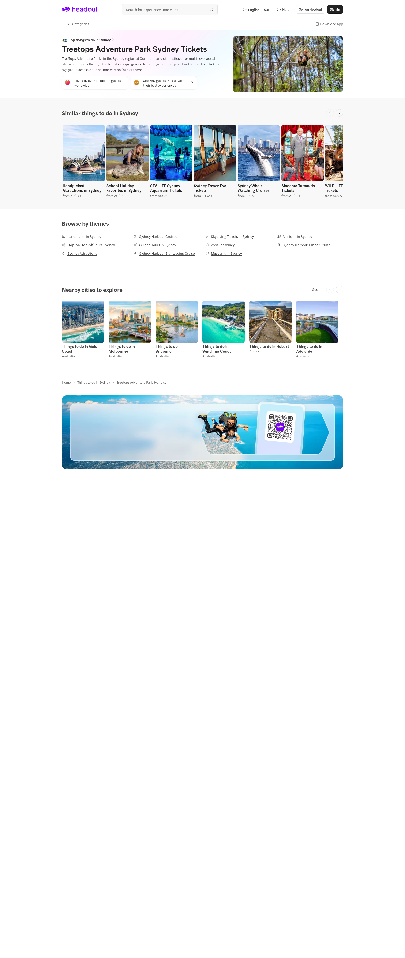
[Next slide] (339, 113)
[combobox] (170, 9)
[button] (75, 24)
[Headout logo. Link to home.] (80, 9)
